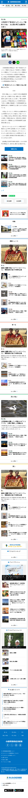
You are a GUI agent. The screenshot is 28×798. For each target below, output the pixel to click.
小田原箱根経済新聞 (14, 2)
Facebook (7, 745)
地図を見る (14, 149)
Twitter (12, 745)
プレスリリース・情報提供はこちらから (10, 753)
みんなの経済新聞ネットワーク (14, 778)
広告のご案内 (5, 759)
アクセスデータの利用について (8, 755)
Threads (20, 745)
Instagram (16, 745)
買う (12, 5)
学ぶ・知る (24, 5)
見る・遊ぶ (8, 5)
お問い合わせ (5, 757)
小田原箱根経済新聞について (8, 751)
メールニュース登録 (6, 761)
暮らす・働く (17, 5)
